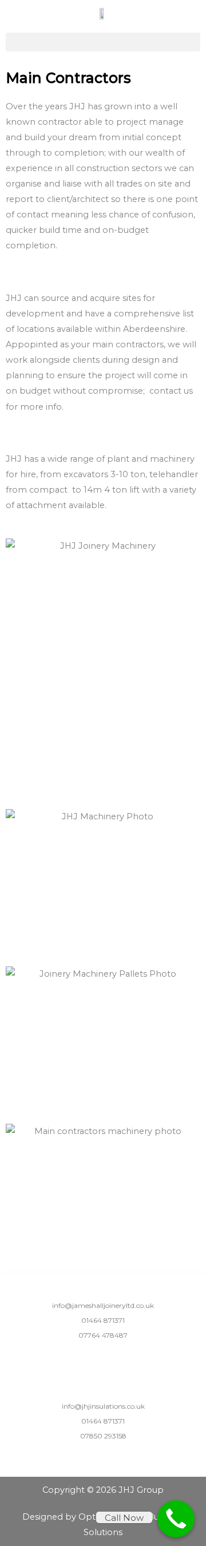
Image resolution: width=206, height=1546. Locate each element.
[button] (103, 42)
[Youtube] (118, 1360)
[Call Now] (176, 1518)
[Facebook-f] (88, 1360)
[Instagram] (103, 1360)
